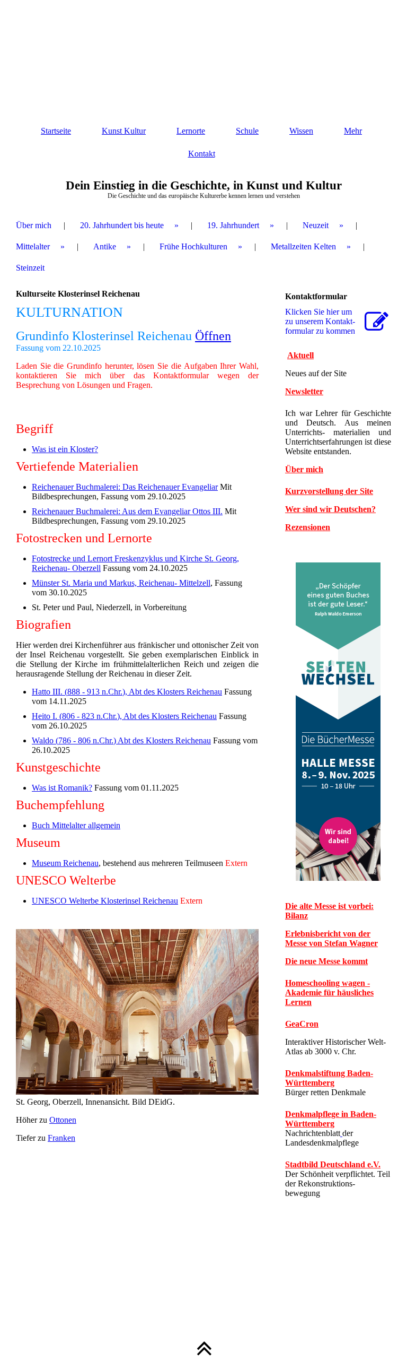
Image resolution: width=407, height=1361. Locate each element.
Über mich (33, 225)
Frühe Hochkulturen (193, 246)
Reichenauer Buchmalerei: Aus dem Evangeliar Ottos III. (127, 511)
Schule (247, 130)
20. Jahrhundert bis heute (122, 225)
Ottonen (62, 1119)
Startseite (56, 130)
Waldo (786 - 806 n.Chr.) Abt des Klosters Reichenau (121, 740)
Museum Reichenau (65, 863)
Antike (104, 246)
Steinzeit (30, 267)
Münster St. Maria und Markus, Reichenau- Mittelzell (121, 582)
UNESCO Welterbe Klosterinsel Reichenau (105, 900)
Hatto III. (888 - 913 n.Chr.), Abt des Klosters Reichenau (127, 691)
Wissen (301, 130)
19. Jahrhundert (233, 225)
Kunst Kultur (124, 130)
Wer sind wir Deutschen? (330, 509)
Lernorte (190, 130)
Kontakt (201, 153)
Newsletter (304, 391)
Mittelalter (33, 246)
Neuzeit (316, 225)
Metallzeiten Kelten (303, 246)
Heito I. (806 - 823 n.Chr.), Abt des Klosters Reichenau (124, 716)
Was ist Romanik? (62, 787)
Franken (61, 1137)
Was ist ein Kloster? (65, 449)
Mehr (353, 130)
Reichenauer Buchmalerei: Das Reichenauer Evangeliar (125, 486)
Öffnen (213, 336)
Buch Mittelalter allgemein (76, 825)
